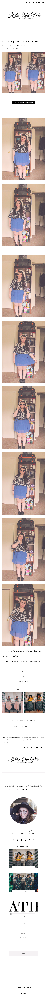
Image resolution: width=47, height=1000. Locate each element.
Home (23, 993)
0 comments (23, 681)
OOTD (20, 671)
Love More (23, 868)
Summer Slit (23, 892)
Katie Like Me (19, 997)
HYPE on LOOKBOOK (25, 102)
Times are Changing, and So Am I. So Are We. (24, 916)
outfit (25, 671)
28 (15, 102)
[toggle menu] (3, 3)
